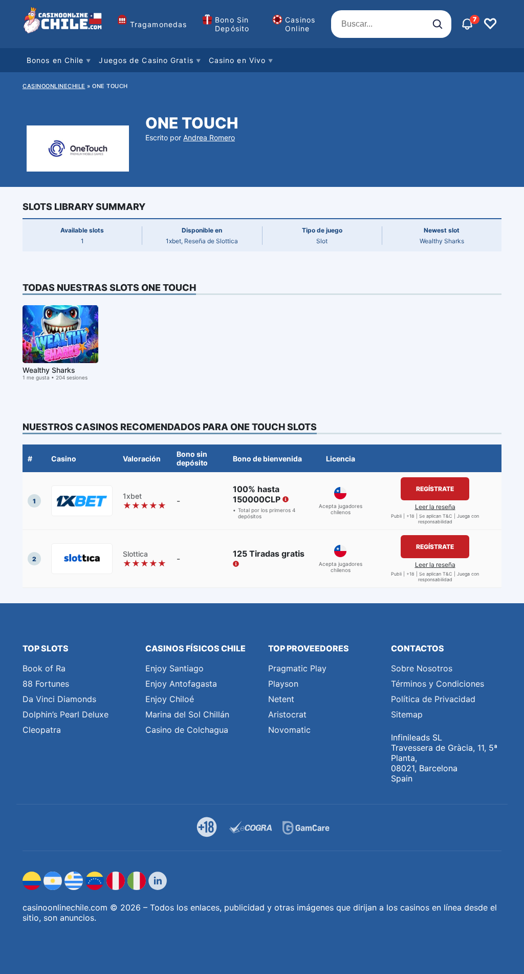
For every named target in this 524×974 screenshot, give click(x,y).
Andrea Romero (209, 137)
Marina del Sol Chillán (187, 714)
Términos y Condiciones (437, 684)
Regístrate (435, 489)
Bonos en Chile (55, 60)
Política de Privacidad (433, 699)
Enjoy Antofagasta (181, 684)
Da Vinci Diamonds (59, 699)
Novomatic (289, 730)
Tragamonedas (158, 24)
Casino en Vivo (237, 60)
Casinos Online (300, 24)
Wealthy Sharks (49, 370)
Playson (283, 684)
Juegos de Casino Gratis (146, 60)
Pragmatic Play (297, 668)
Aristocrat (287, 714)
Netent (281, 699)
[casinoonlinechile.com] (63, 24)
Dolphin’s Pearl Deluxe (65, 714)
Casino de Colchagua (186, 730)
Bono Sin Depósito (232, 24)
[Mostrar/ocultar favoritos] (490, 24)
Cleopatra (42, 730)
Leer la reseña (435, 507)
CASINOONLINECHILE (54, 86)
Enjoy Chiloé (169, 699)
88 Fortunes (46, 684)
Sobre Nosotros (421, 668)
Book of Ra (44, 668)
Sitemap (407, 714)
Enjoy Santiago (174, 668)
